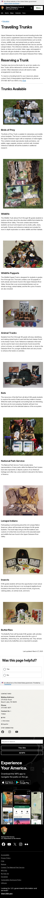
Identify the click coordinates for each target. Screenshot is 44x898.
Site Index (6, 721)
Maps (12, 13)
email (24, 80)
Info (2, 13)
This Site (22, 748)
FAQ (3, 717)
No (8, 675)
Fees (23, 13)
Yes (8, 669)
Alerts (7, 13)
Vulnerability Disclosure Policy (11, 880)
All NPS (22, 753)
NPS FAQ (4, 870)
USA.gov (4, 883)
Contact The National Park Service (12, 867)
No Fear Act (5, 873)
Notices (3, 864)
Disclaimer (4, 877)
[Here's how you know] (22, 2)
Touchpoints (7, 684)
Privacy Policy (6, 858)
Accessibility (5, 855)
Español (5, 724)
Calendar (18, 13)
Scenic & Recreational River (15, 8)
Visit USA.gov (7, 894)
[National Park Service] (2, 8)
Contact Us (5, 711)
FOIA (2, 861)
